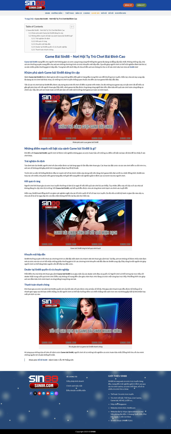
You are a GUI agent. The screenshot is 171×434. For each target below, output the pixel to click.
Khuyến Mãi (120, 13)
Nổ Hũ (104, 13)
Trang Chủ (29, 19)
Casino (86, 13)
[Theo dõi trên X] (35, 393)
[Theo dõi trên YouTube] (48, 393)
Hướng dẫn (56, 13)
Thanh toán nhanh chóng (44, 50)
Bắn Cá (79, 13)
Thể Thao (69, 13)
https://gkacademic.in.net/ (133, 411)
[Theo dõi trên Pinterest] (39, 393)
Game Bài (95, 13)
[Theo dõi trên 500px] (52, 393)
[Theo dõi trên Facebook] (31, 393)
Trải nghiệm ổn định (43, 38)
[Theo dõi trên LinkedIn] (44, 393)
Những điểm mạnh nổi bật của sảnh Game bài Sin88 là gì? (52, 36)
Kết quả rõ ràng (41, 41)
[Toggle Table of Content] (70, 27)
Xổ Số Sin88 (42, 360)
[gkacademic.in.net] (36, 5)
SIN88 (47, 13)
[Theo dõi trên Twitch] (56, 393)
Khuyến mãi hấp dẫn (43, 44)
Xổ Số (110, 13)
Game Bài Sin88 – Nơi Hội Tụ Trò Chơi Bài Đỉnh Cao (46, 30)
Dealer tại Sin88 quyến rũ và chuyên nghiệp (51, 47)
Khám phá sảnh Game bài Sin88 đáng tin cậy (47, 33)
